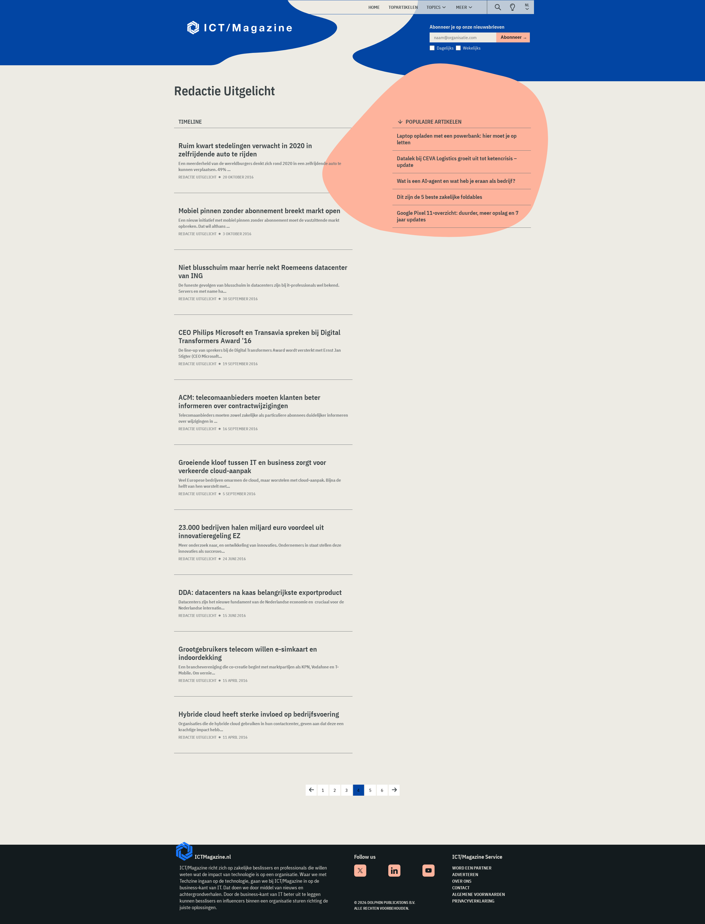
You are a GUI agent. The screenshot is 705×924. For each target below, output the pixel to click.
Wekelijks (472, 48)
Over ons (461, 881)
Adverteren (465, 874)
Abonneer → (514, 37)
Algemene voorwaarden (478, 894)
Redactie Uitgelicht (197, 177)
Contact (461, 887)
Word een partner (472, 868)
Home (374, 7)
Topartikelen (403, 7)
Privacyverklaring (473, 901)
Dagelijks (445, 48)
